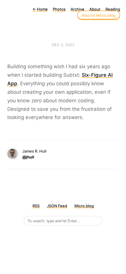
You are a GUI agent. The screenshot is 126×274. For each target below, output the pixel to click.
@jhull (28, 157)
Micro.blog (84, 205)
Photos (59, 9)
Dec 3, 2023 (63, 44)
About (95, 9)
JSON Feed (57, 205)
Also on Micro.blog (98, 15)
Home (40, 9)
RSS (36, 205)
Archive (77, 9)
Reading (112, 9)
